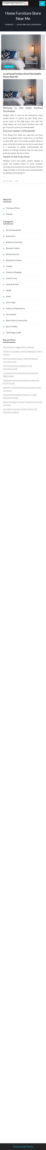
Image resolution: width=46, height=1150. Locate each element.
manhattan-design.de (11, 1055)
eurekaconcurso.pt (10, 444)
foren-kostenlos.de (10, 983)
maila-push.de (8, 594)
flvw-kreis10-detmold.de (13, 869)
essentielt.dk (8, 483)
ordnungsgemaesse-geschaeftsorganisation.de (22, 763)
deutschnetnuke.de (10, 941)
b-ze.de (6, 898)
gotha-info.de (8, 1104)
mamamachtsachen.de (12, 838)
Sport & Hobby (11, 326)
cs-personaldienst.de (11, 694)
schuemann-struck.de (11, 998)
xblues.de (7, 1092)
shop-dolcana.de (9, 1070)
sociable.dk (7, 489)
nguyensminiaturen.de (12, 1034)
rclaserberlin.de (9, 565)
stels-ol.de (7, 971)
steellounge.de (9, 513)
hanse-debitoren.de (11, 652)
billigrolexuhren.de (10, 848)
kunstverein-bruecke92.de (13, 878)
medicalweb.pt (9, 435)
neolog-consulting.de (11, 826)
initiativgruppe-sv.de (11, 730)
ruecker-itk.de (9, 842)
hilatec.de (7, 579)
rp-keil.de (7, 573)
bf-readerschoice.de (11, 980)
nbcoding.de (8, 582)
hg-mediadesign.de (10, 658)
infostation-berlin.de (11, 715)
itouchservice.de (9, 1083)
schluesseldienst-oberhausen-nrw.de (17, 866)
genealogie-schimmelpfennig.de (16, 995)
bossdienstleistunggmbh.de (14, 547)
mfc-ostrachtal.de (10, 1031)
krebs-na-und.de (9, 986)
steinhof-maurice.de (11, 748)
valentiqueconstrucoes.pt (13, 471)
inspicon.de (7, 1128)
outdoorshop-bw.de (11, 688)
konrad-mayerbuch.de (12, 781)
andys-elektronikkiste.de (13, 541)
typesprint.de (8, 895)
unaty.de (6, 529)
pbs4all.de (7, 787)
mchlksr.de (7, 721)
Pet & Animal (11, 314)
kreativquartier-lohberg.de (14, 1049)
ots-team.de (8, 751)
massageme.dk (9, 504)
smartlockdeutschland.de (13, 817)
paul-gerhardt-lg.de (11, 1074)
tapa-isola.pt (8, 456)
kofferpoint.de (9, 968)
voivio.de (6, 907)
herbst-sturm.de (9, 1122)
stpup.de (6, 1013)
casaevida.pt (8, 462)
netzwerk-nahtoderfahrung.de (15, 863)
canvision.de (8, 600)
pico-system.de (9, 881)
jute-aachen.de (9, 947)
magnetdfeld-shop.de (11, 588)
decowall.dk (8, 507)
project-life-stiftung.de (12, 1125)
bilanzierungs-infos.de (12, 742)
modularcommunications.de (14, 760)
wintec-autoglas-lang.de (13, 625)
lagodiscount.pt (9, 438)
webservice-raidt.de (11, 1016)
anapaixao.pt (8, 429)
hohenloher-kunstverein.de (14, 977)
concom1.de (8, 1068)
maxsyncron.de (9, 938)
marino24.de (8, 799)
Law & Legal (10, 302)
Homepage (9, 25)
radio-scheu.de (9, 646)
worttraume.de (9, 516)
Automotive (10, 236)
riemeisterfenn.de (10, 872)
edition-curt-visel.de (11, 612)
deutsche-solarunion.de (12, 535)
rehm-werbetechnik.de (12, 664)
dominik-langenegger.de (13, 793)
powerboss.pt (8, 420)
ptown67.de (8, 934)
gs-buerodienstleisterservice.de (16, 670)
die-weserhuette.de (11, 965)
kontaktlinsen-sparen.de (13, 962)
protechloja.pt (9, 432)
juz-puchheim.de (9, 854)
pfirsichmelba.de (10, 1052)
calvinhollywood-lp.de (12, 956)
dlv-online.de (8, 796)
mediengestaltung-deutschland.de (16, 538)
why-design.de (9, 685)
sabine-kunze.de (9, 1037)
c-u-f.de (6, 1113)
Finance (9, 266)
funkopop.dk (8, 501)
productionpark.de (10, 640)
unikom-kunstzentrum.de (13, 724)
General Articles (12, 284)
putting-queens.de (10, 691)
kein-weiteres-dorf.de (12, 932)
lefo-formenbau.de (10, 553)
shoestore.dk (8, 486)
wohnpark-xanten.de (11, 673)
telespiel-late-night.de (12, 1022)
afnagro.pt (7, 423)
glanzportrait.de (9, 890)
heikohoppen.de (9, 703)
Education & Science (14, 260)
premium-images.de (11, 739)
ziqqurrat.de (8, 544)
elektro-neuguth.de (11, 1061)
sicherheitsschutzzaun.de (13, 631)
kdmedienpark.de (10, 679)
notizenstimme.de (10, 519)
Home (8, 296)
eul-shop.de (7, 1046)
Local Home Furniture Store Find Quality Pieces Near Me (22, 75)
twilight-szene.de (10, 844)
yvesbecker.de (9, 884)
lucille (17, 181)
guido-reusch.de (9, 953)
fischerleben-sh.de (10, 769)
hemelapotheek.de (10, 697)
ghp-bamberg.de (10, 775)
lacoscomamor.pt (10, 441)
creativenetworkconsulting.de (15, 667)
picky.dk (6, 498)
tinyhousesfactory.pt (11, 453)
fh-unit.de (7, 562)
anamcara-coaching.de (12, 832)
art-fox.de (7, 591)
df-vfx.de (6, 989)
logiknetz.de (8, 525)
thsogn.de (7, 1076)
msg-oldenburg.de (10, 1040)
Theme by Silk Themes (23, 1146)
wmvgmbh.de (8, 1064)
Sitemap (9, 214)
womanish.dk (8, 480)
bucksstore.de (9, 745)
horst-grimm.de (9, 655)
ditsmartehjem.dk (10, 495)
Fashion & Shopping (13, 272)
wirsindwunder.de (10, 585)
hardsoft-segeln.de (10, 628)
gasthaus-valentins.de (12, 802)
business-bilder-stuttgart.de (14, 1089)
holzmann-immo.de (11, 1131)
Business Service (12, 254)
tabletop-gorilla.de (10, 829)
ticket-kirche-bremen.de (13, 887)
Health (8, 290)
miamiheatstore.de (10, 811)
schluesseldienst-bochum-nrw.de (16, 784)
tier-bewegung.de (10, 733)
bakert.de (7, 661)
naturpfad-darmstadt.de (13, 559)
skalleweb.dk (8, 492)
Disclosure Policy (13, 208)
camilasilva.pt (8, 426)
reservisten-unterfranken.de (14, 576)
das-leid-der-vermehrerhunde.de (16, 875)
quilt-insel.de (8, 682)
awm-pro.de (8, 568)
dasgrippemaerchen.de (12, 1058)
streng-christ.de (9, 805)
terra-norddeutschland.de (13, 992)
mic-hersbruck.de (10, 808)
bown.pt (6, 447)
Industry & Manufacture (15, 308)
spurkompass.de (9, 523)
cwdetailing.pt (9, 465)
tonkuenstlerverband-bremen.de (16, 1119)
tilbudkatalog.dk (10, 477)
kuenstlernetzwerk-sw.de (13, 772)
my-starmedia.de (10, 851)
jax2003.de (7, 754)
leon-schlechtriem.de (11, 709)
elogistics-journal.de (11, 860)
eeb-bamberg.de (10, 1004)
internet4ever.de (9, 1001)
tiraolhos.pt (7, 510)
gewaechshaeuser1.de (12, 676)
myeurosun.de (8, 550)
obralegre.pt (8, 468)
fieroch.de (7, 643)
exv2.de (6, 857)
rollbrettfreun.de (10, 925)
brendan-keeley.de (10, 556)
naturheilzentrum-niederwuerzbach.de (18, 950)
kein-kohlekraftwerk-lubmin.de (16, 928)
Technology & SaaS (13, 332)
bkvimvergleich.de (10, 649)
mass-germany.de (10, 634)
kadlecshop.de (9, 597)
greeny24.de (8, 606)
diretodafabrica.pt (10, 450)
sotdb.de (6, 619)
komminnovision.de (11, 718)
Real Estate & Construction (16, 320)
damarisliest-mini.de (11, 778)
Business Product (13, 248)
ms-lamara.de (8, 603)
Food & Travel (11, 278)
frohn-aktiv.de (9, 622)
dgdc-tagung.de (9, 823)
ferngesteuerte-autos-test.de (15, 820)
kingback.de (8, 706)
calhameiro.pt (8, 459)
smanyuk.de (8, 616)
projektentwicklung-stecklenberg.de (18, 757)
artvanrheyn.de (9, 736)
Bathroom (9, 66)
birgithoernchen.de (10, 700)
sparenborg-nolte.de (11, 727)
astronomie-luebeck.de (12, 901)
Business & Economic (14, 242)
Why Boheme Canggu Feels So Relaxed (18, 347)
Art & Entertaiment (13, 230)
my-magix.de (8, 637)
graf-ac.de (7, 532)
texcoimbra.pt (9, 474)
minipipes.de (8, 790)
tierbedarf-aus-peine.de (12, 944)
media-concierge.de (11, 1116)
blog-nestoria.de (10, 609)
